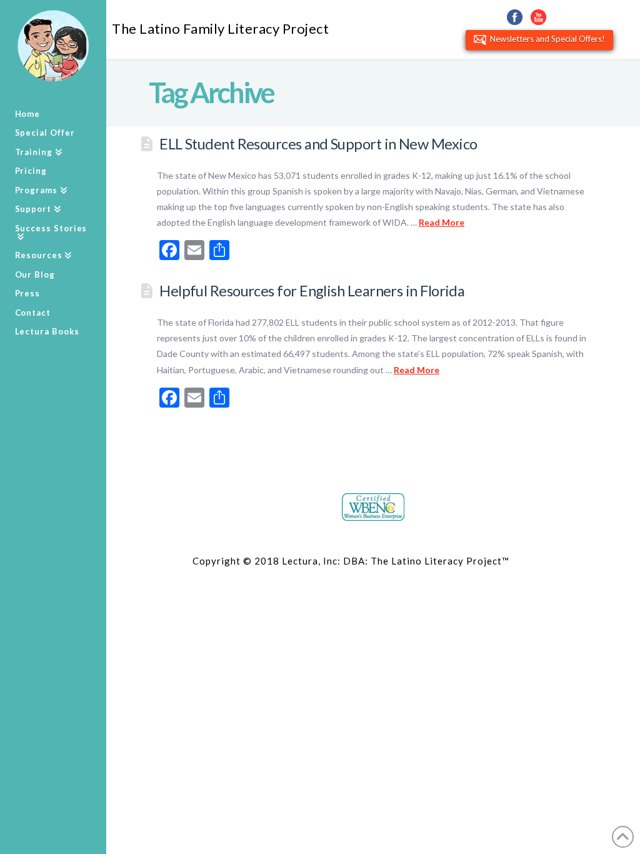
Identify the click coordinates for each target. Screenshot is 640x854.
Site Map (533, 560)
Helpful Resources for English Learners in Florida (311, 290)
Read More (441, 222)
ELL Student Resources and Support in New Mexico (318, 144)
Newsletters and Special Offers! (545, 39)
